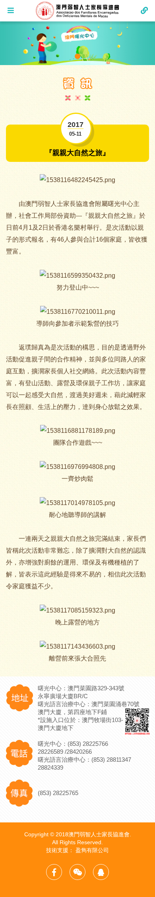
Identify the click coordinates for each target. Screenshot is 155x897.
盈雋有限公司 (92, 850)
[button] (77, 56)
